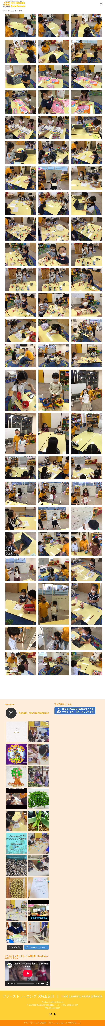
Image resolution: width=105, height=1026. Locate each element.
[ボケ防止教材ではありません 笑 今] (16, 821)
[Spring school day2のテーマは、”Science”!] (38, 932)
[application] (27, 973)
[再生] (8, 983)
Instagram (50, 1013)
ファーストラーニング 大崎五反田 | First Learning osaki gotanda (52, 996)
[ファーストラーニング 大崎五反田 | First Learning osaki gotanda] (14, 4)
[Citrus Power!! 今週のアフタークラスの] (38, 754)
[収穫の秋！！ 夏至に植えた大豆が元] (38, 798)
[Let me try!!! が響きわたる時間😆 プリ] (16, 798)
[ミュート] (42, 983)
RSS (54, 1013)
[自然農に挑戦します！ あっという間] (16, 887)
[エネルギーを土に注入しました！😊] (38, 865)
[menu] (101, 4)
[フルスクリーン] (47, 983)
